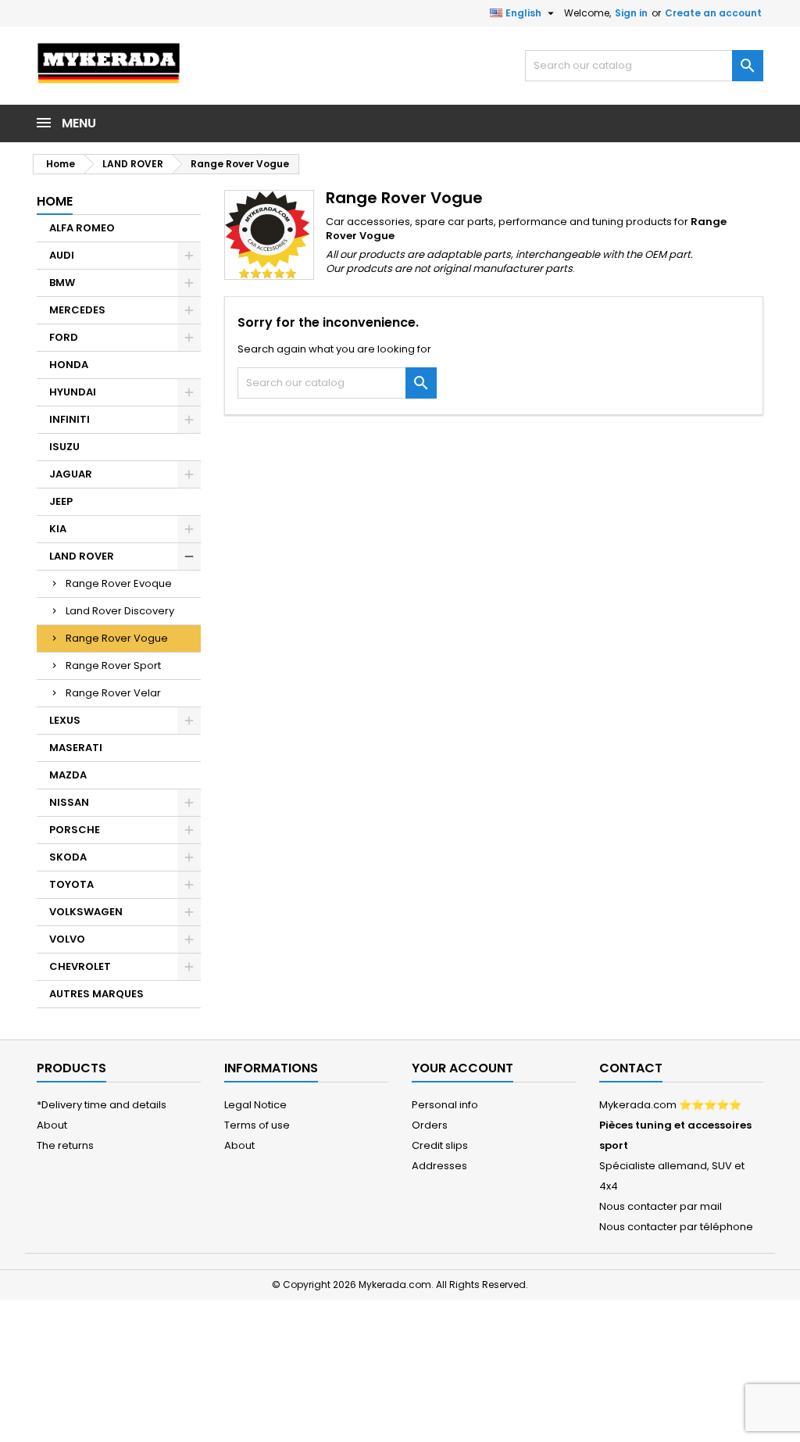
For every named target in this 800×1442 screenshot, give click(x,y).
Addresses (439, 1165)
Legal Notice (255, 1104)
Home (55, 201)
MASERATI (75, 747)
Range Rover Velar (113, 692)
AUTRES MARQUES (96, 993)
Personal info (445, 1104)
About (52, 1125)
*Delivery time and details (101, 1104)
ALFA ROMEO (82, 227)
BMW (62, 282)
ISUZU (64, 446)
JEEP (61, 501)
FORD (63, 337)
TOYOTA (71, 884)
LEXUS (64, 720)
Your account (462, 1068)
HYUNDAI (72, 392)
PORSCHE (74, 829)
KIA (57, 528)
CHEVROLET (80, 966)
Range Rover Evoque (119, 583)
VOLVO (67, 939)
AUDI (61, 255)
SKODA (68, 857)
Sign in (631, 13)
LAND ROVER (81, 556)
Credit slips (440, 1145)
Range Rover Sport (113, 665)
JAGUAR (70, 474)
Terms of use (257, 1125)
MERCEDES (77, 309)
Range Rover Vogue (117, 638)
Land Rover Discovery (120, 610)
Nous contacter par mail (660, 1206)
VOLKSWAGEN (86, 911)
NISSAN (69, 802)
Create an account (713, 13)
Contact (630, 1068)
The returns (65, 1145)
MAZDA (68, 775)
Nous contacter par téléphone (676, 1226)
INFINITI (69, 419)
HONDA (68, 364)
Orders (430, 1125)
